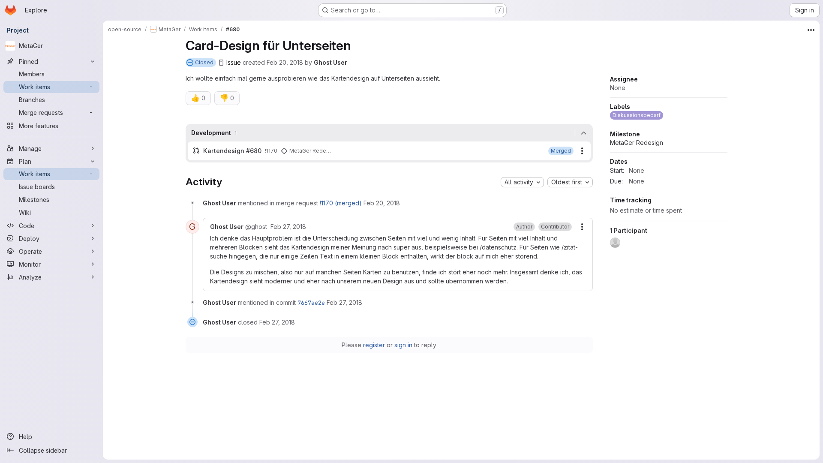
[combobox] (522, 182)
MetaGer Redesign (636, 142)
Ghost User (330, 62)
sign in (403, 345)
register (374, 345)
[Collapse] (584, 133)
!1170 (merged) (341, 203)
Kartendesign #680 (232, 150)
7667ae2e (311, 303)
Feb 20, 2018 (285, 62)
